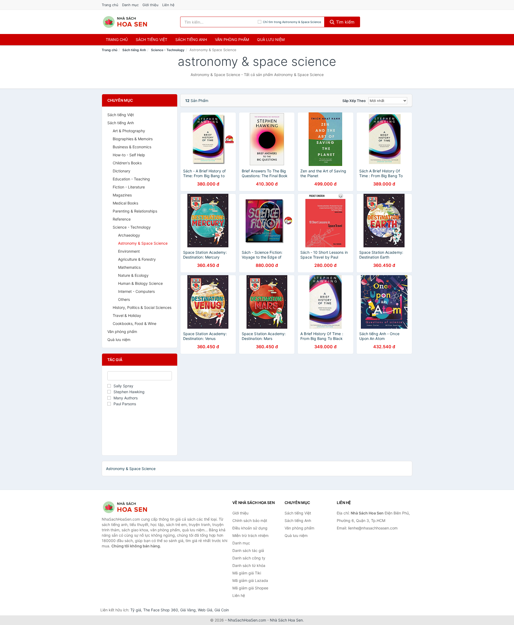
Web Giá (205, 610)
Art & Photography (129, 130)
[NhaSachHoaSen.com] (125, 22)
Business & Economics (132, 147)
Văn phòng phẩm (232, 39)
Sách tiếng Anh (134, 50)
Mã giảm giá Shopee (250, 588)
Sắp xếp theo (354, 101)
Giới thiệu (150, 5)
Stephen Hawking (129, 391)
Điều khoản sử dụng (249, 528)
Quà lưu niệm (271, 39)
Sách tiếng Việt (120, 114)
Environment (129, 251)
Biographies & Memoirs (133, 139)
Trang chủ (110, 5)
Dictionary (121, 171)
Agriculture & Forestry (137, 259)
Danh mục (130, 5)
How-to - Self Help (129, 155)
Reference (122, 219)
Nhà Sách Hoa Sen (286, 620)
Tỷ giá (135, 610)
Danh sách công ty (248, 558)
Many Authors (126, 398)
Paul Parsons (125, 403)
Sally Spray (123, 386)
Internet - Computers (136, 291)
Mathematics (129, 267)
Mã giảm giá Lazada (250, 580)
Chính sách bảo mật (249, 520)
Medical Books (125, 203)
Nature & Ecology (133, 275)
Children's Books (127, 163)
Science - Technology (167, 50)
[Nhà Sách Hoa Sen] (128, 507)
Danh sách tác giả (248, 550)
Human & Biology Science (140, 283)
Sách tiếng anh (191, 39)
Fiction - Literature (129, 187)
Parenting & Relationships (135, 211)
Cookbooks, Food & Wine (134, 323)
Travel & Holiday (127, 315)
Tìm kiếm (344, 22)
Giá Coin (221, 610)
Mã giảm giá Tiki (246, 573)
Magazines (122, 195)
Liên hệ (168, 5)
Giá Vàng (188, 610)
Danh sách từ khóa (248, 565)
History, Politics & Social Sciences (142, 307)
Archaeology (129, 235)
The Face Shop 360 (160, 610)
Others (124, 299)
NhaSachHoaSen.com (247, 620)
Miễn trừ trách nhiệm (250, 535)
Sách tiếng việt (151, 39)
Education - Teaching (131, 179)
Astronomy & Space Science (143, 243)
